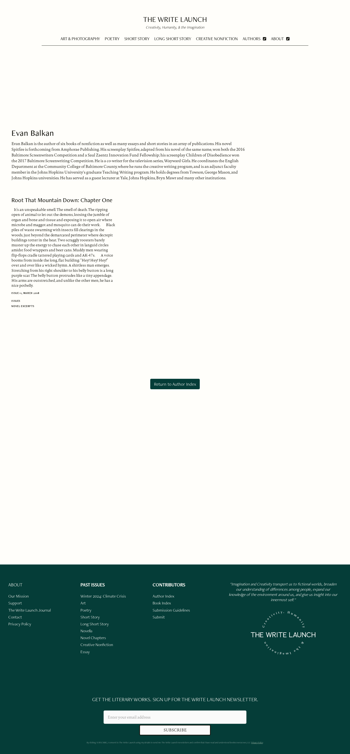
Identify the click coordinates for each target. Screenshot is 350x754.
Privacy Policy (257, 742)
